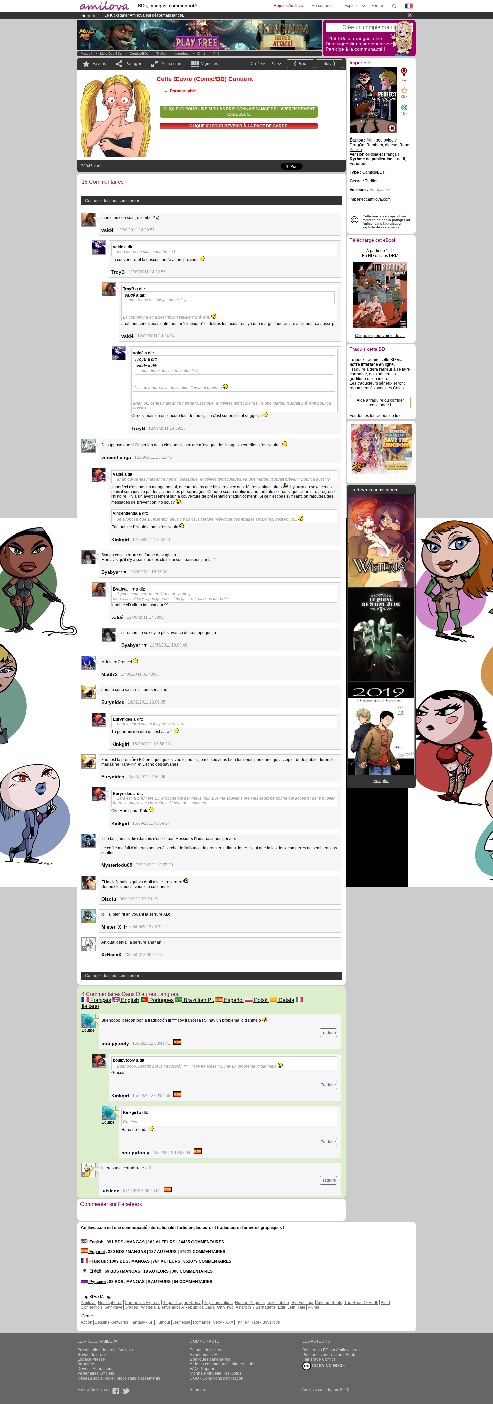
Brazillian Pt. (198, 1000)
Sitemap (197, 1389)
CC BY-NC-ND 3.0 (328, 1365)
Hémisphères (110, 1302)
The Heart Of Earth (361, 1302)
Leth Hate (296, 1307)
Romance (202, 1322)
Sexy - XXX (223, 1322)
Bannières (86, 1364)
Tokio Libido (278, 1302)
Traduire (328, 1032)
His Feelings (302, 1302)
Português (161, 1000)
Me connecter (323, 5)
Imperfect (181, 53)
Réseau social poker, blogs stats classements (118, 1378)
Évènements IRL (205, 1354)
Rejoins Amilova (288, 5)
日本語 (94, 1271)
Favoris (99, 63)
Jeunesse (181, 1322)
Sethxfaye (113, 1307)
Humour (163, 1322)
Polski (261, 1000)
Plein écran (171, 63)
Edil (281, 1307)
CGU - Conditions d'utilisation (216, 1378)
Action (86, 1322)
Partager (133, 63)
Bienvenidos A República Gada (186, 1307)
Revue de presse (93, 1354)
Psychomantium (218, 1302)
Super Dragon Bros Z (182, 1302)
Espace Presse (91, 1359)
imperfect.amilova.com (370, 199)
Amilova (88, 1302)
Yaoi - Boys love (265, 1322)
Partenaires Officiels (95, 1373)
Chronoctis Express (142, 1302)
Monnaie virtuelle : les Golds (215, 1373)
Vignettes (209, 63)
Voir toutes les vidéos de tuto (376, 415)
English (129, 1000)
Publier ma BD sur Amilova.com (331, 1350)
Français (100, 1000)
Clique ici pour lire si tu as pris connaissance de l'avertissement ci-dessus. (239, 112)
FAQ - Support (202, 1368)
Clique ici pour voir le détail (380, 335)
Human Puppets (250, 1302)
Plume (313, 1307)
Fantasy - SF (141, 1322)
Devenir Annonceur (95, 1368)
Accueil (86, 53)
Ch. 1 (201, 53)
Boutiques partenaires (210, 1359)
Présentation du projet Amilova (105, 1350)
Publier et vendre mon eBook (328, 1354)
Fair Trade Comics (319, 1359)
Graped (132, 1307)
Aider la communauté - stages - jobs (222, 1364)
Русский (97, 1281)
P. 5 (216, 53)
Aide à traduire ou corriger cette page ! (380, 402)
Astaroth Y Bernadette (256, 1307)
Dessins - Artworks (111, 1322)
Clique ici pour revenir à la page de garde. (238, 126)
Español (233, 1000)
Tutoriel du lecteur (206, 1350)
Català (285, 1000)
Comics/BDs (139, 53)
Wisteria (148, 1307)
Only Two (225, 1307)
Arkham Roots (329, 1302)
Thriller (161, 53)
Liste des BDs (111, 53)
